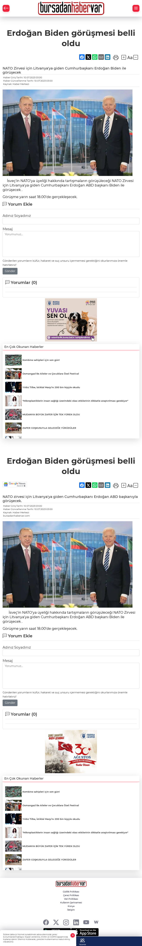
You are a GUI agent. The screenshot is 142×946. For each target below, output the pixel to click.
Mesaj (8, 229)
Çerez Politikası (71, 895)
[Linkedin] (76, 922)
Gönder (10, 271)
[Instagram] (66, 922)
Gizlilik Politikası (71, 891)
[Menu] (135, 8)
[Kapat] (73, 935)
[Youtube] (86, 922)
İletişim (71, 909)
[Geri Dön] (6, 8)
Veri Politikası (71, 899)
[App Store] (85, 932)
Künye (71, 906)
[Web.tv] (96, 922)
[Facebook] (46, 922)
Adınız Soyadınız (17, 216)
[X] (56, 922)
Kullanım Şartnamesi (71, 902)
